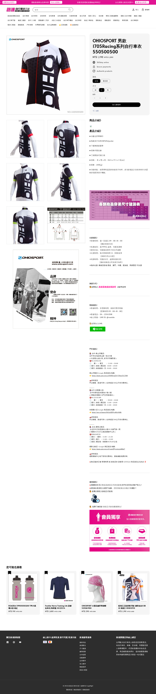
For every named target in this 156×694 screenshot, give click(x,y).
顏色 (94, 77)
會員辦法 (83, 645)
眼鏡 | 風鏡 (138, 16)
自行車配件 (134, 20)
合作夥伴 (83, 661)
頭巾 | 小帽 (32, 20)
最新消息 (83, 642)
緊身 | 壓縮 (11, 25)
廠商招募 (83, 651)
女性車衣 (43, 16)
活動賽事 (83, 658)
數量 (94, 94)
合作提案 (83, 655)
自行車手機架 (68, 20)
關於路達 (69, 690)
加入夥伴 (83, 664)
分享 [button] (97, 111)
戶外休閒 (30, 25)
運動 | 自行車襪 (126, 16)
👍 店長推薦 (63, 25)
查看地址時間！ (130, 2)
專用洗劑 (125, 20)
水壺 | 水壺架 (56, 20)
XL (108, 90)
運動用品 (116, 20)
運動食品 (99, 20)
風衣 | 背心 (92, 16)
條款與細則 (77, 690)
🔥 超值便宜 (74, 25)
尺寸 (94, 86)
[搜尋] (69, 10)
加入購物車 (116, 104)
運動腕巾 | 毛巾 (43, 20)
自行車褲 (26, 16)
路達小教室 (83, 670)
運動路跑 (21, 25)
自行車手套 (11, 20)
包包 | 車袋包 (88, 20)
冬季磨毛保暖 (40, 25)
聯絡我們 (83, 667)
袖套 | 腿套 (22, 20)
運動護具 (108, 20)
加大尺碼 (83, 16)
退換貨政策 (86, 690)
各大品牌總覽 (52, 25)
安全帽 (101, 16)
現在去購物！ (44, 2)
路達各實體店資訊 (14, 16)
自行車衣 (34, 16)
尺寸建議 (83, 648)
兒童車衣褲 (73, 16)
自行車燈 (78, 20)
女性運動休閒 (62, 16)
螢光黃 (105, 81)
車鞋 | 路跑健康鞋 (112, 16)
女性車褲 (52, 16)
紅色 (96, 81)
